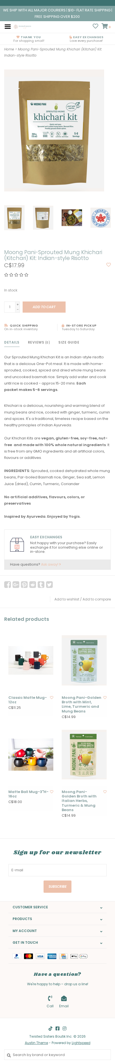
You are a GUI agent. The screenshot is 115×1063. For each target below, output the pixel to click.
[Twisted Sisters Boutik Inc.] (22, 26)
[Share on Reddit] (32, 584)
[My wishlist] (95, 27)
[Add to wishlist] (108, 265)
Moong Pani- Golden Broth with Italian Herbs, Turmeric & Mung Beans (79, 801)
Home (9, 49)
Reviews (39, 342)
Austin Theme (36, 1042)
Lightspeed (81, 1042)
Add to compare (97, 599)
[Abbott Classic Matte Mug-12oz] (30, 660)
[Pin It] (24, 584)
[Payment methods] (18, 955)
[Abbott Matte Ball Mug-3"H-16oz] (30, 754)
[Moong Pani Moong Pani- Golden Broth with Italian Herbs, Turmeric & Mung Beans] (84, 754)
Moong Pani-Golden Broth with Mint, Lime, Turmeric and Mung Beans (81, 704)
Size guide (68, 342)
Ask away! (50, 564)
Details (12, 342)
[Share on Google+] (16, 584)
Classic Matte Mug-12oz (27, 700)
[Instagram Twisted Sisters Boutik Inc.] (64, 1028)
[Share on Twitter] (49, 584)
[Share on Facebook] (7, 584)
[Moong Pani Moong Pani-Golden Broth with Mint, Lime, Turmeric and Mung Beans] (84, 660)
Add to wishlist (66, 599)
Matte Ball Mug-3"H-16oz (28, 794)
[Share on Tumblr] (41, 584)
